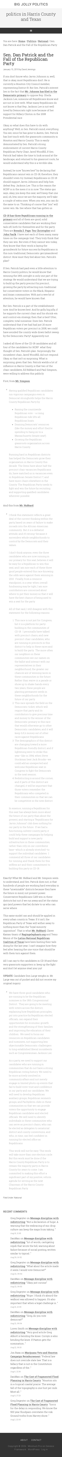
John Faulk (9, 234)
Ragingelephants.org (34, 934)
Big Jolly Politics (31, 4)
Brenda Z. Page (22, 230)
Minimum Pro (35, 1446)
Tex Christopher (41, 230)
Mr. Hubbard (26, 505)
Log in (44, 1449)
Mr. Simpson (22, 381)
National (18, 1198)
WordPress (34, 1449)
